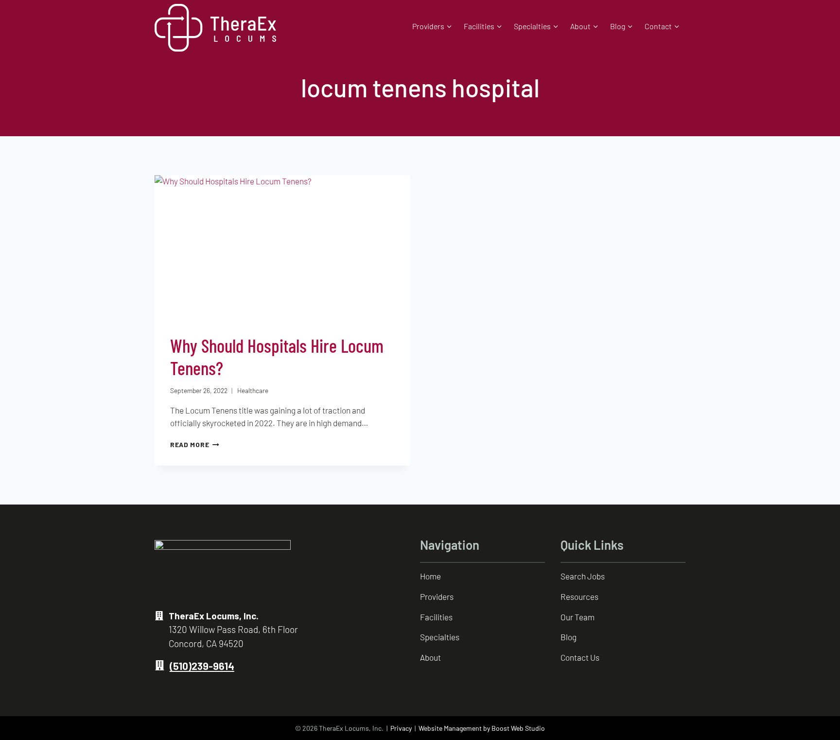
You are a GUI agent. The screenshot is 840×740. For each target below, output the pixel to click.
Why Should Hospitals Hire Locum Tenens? (277, 356)
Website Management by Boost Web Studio (482, 728)
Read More (194, 444)
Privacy (401, 728)
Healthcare (252, 390)
